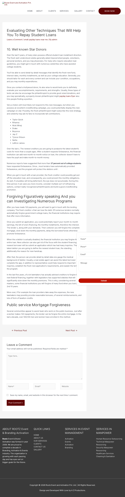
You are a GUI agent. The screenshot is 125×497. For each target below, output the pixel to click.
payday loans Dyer (67, 96)
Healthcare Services (105, 453)
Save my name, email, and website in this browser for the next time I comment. (44, 395)
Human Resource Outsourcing (109, 439)
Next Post (71, 330)
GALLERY (78, 11)
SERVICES (64, 11)
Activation (69, 439)
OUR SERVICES (40, 441)
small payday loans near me (36, 39)
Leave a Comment (14, 39)
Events (68, 442)
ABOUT (39, 11)
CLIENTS (52, 11)
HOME (30, 11)
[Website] (71, 387)
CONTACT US (40, 447)
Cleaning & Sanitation (105, 456)
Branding (69, 447)
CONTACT (90, 11)
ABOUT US (38, 438)
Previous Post (19, 330)
